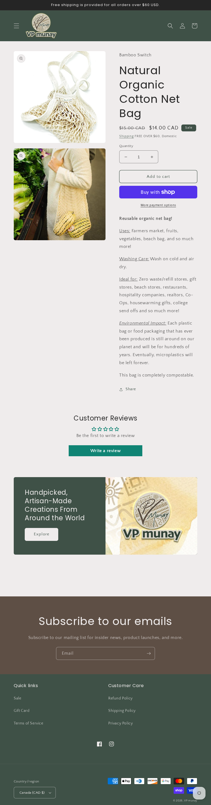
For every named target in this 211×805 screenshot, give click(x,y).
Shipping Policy (122, 711)
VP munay (190, 800)
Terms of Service (28, 723)
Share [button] (131, 389)
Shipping (126, 136)
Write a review (105, 450)
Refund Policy (120, 698)
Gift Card (21, 711)
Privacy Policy (120, 723)
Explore (41, 534)
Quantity (126, 146)
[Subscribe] (149, 653)
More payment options (158, 205)
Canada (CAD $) (32, 793)
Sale (17, 698)
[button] (16, 26)
